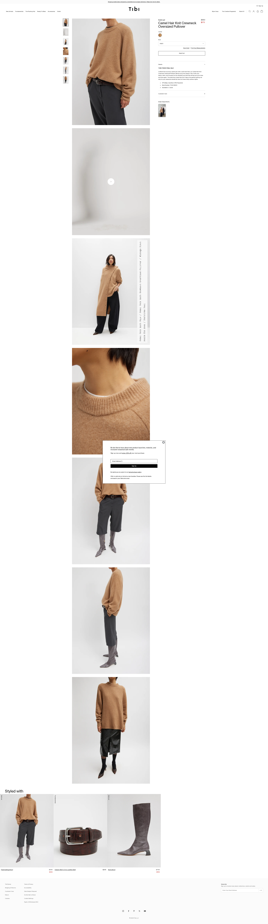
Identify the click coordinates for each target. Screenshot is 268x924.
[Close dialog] (163, 442)
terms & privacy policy (135, 472)
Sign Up (134, 466)
